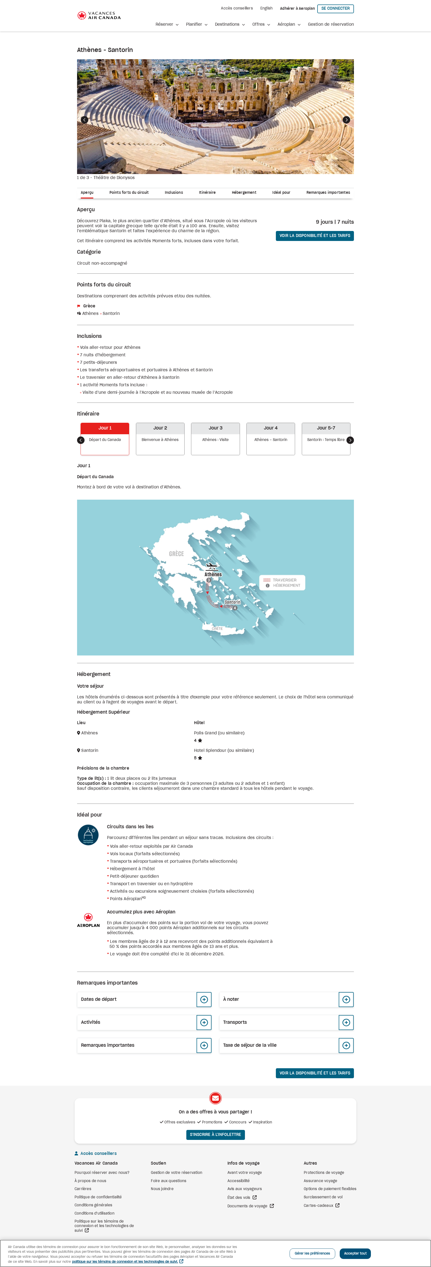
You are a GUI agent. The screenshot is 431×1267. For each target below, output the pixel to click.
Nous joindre (162, 1189)
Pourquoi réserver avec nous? (102, 1173)
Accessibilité (238, 1181)
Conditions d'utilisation (94, 1213)
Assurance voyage (320, 1181)
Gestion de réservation (331, 24)
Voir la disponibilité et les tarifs (315, 236)
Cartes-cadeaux (319, 1206)
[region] (215, 1253)
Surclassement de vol (323, 1197)
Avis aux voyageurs (244, 1189)
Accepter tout (355, 1253)
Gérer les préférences (312, 1253)
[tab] (89, 193)
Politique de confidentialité (98, 1197)
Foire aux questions (168, 1181)
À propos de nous (90, 1181)
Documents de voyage (248, 1206)
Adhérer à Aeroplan (297, 8)
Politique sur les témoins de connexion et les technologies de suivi (104, 1226)
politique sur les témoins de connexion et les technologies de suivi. (125, 1262)
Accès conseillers (237, 8)
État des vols (239, 1198)
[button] (167, 24)
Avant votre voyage (244, 1173)
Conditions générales (93, 1205)
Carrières (83, 1189)
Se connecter (338, 8)
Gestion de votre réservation (176, 1173)
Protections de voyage (324, 1173)
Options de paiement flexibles (330, 1189)
